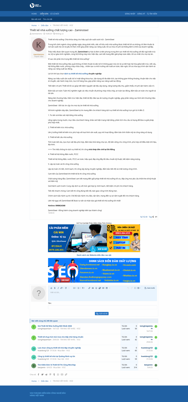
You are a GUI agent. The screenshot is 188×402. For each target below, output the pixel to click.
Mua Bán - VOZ (64, 350)
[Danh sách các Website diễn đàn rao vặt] (94, 270)
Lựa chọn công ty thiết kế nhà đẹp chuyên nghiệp (59, 348)
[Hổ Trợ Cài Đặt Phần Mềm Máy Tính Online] (94, 238)
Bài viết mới (36, 19)
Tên (49, 303)
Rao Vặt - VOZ (63, 359)
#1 (156, 217)
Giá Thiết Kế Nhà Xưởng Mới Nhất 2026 (55, 326)
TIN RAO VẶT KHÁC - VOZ (70, 328)
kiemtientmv (37, 34)
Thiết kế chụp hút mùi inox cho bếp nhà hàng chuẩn (60, 337)
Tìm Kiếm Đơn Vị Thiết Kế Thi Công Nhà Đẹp (57, 365)
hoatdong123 (43, 350)
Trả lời (144, 217)
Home (34, 14)
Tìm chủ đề (47, 19)
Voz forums (35, 393)
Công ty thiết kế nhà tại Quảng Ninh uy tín (56, 356)
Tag (150, 217)
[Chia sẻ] (152, 216)
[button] (43, 15)
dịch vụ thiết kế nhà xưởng (76, 73)
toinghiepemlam (44, 328)
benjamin (41, 367)
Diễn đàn (44, 14)
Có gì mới (54, 14)
